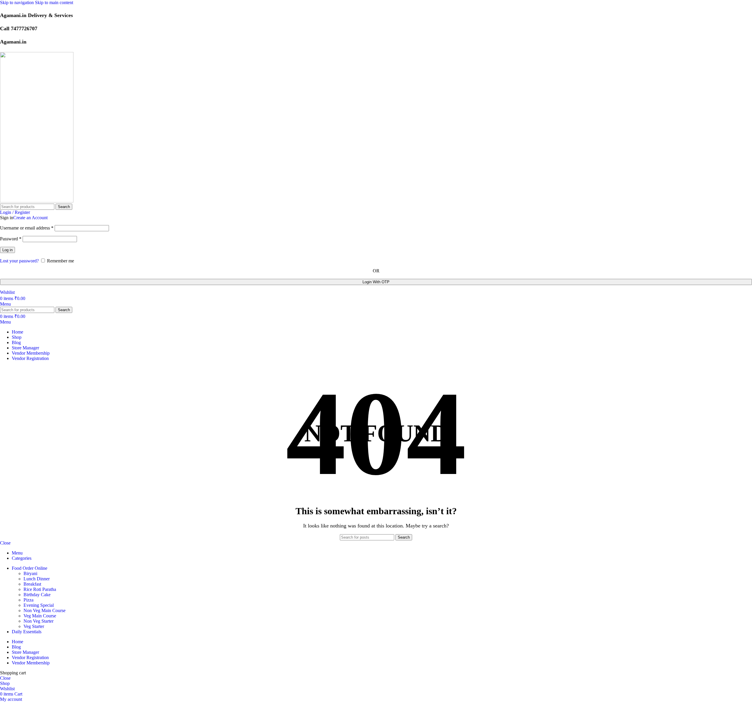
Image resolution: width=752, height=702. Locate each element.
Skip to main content (54, 2)
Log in (7, 250)
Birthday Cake (37, 594)
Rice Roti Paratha (40, 589)
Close (5, 542)
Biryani (30, 573)
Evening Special (39, 605)
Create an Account (30, 217)
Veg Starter (34, 626)
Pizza (28, 599)
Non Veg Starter (38, 621)
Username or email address (26, 227)
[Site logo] (36, 200)
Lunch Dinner (37, 578)
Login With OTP (376, 282)
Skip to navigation (17, 2)
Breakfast (32, 584)
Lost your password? (19, 260)
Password (10, 238)
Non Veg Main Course (45, 610)
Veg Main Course (40, 615)
